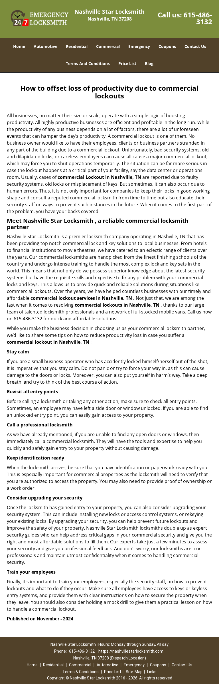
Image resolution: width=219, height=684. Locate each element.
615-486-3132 (198, 18)
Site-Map (134, 671)
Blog (149, 63)
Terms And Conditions (88, 63)
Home (19, 46)
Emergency (139, 46)
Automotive (45, 46)
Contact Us (195, 46)
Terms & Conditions (80, 671)
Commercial (108, 46)
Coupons (167, 46)
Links (152, 671)
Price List (127, 63)
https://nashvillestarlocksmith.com (130, 651)
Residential (77, 46)
